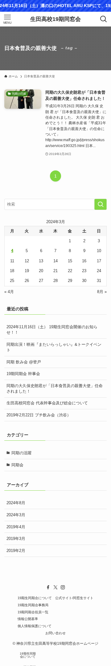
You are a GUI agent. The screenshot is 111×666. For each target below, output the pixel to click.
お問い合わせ (55, 633)
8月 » (102, 291)
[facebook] (48, 587)
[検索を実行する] (100, 204)
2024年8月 (15, 503)
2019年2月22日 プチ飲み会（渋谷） (38, 415)
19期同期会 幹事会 (23, 373)
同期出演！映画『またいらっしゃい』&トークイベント (53, 347)
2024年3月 (15, 515)
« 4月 (9, 291)
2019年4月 (15, 527)
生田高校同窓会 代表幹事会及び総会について (47, 403)
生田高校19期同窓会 (55, 19)
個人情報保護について (34, 626)
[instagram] (63, 587)
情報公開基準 (28, 619)
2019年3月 (15, 538)
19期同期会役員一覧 (33, 612)
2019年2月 (15, 550)
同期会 (17, 465)
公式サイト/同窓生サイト (74, 598)
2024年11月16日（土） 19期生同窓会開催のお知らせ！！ (51, 330)
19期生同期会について (35, 598)
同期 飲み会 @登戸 (23, 362)
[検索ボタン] (103, 19)
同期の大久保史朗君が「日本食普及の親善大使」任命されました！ (54, 388)
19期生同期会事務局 (33, 605)
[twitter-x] (55, 587)
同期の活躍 (21, 453)
